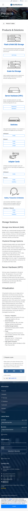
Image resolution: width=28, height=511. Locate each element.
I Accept (14, 506)
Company (3, 394)
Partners (3, 408)
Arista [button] (14, 143)
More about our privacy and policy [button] (14, 503)
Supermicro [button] (14, 106)
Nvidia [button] (14, 135)
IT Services (4, 398)
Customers (4, 405)
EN (22, 1)
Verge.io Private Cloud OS (7, 429)
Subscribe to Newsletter (14, 451)
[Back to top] (14, 382)
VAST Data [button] (14, 55)
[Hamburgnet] (16, 5)
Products (3, 391)
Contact (3, 412)
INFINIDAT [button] (14, 108)
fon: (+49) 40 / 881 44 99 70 (9, 473)
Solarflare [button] (14, 181)
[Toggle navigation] (3, 4)
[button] (7, 371)
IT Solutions (4, 401)
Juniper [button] (14, 145)
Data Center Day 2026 (7, 422)
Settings (23, 503)
